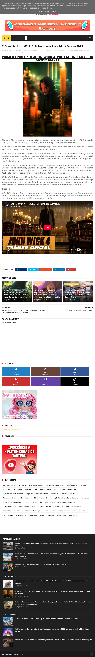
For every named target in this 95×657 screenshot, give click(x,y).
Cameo (28, 489)
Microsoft (54, 494)
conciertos (7, 511)
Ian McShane (64, 50)
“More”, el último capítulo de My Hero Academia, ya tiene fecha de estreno (47, 618)
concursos (17, 511)
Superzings (85, 498)
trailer (42, 515)
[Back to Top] (91, 654)
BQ (4, 489)
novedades (31, 53)
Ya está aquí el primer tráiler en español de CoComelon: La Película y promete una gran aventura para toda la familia (47, 293)
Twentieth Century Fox (33, 502)
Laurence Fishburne (9, 53)
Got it (54, 11)
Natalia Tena (21, 53)
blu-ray (49, 507)
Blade (20, 489)
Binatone (11, 489)
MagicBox (29, 494)
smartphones (21, 515)
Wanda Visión (24, 507)
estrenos (56, 50)
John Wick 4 (74, 50)
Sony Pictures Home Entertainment (65, 498)
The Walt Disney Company (12, 502)
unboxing (51, 515)
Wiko (33, 507)
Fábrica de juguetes (69, 489)
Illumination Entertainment (13, 494)
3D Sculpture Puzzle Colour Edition (31, 485)
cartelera (24, 50)
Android (83, 485)
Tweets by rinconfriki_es (11, 429)
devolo (46, 511)
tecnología (33, 515)
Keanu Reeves (84, 50)
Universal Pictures (9, 507)
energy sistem (63, 511)
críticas (27, 511)
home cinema (8, 515)
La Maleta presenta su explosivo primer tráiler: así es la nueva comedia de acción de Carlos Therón (78, 293)
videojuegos (61, 515)
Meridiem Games (42, 494)
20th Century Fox (9, 485)
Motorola (64, 494)
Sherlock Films (44, 498)
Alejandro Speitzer (71, 284)
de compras (37, 511)
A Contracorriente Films (54, 485)
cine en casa (76, 507)
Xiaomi (40, 507)
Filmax (56, 489)
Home (6, 38)
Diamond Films (37, 50)
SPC (34, 498)
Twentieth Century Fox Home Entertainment (61, 502)
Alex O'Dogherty (72, 485)
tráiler (38, 53)
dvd (53, 511)
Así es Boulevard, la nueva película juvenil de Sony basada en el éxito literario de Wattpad (53, 639)
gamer (83, 511)
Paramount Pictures (10, 498)
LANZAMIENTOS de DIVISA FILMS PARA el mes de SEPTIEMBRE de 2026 (41, 564)
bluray (57, 507)
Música (72, 494)
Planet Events (25, 498)
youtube (72, 515)
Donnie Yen (48, 50)
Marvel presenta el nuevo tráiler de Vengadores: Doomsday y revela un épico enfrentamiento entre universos (17, 293)
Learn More (44, 11)
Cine (30, 50)
